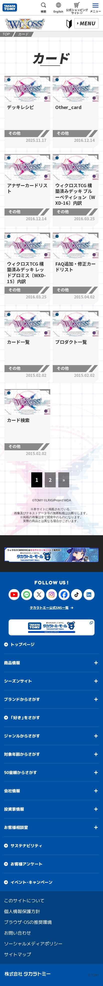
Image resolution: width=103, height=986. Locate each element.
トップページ (22, 644)
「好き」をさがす (25, 717)
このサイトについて (24, 900)
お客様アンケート (26, 863)
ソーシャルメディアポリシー (33, 943)
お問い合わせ (17, 933)
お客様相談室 (16, 827)
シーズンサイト (18, 681)
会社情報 (12, 790)
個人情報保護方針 (22, 911)
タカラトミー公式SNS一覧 (49, 607)
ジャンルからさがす (22, 735)
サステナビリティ (26, 845)
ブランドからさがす (22, 699)
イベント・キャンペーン (31, 882)
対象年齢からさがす (22, 754)
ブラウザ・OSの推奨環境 (28, 922)
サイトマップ (17, 954)
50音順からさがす (20, 772)
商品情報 (12, 662)
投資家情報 (14, 809)
